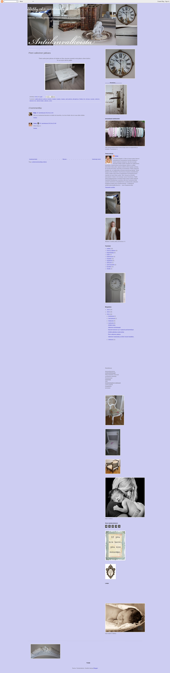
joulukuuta (111, 316)
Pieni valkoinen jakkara (114, 334)
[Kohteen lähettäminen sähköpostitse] (47, 97)
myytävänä (109, 260)
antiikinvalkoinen (39, 99)
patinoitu (70, 99)
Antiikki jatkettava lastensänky (116, 332)
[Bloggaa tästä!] (48, 97)
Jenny (35, 123)
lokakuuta (111, 321)
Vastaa (35, 117)
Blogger (96, 668)
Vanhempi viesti (96, 159)
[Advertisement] (115, 354)
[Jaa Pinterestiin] (54, 97)
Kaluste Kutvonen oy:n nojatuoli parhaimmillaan (121, 329)
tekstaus (88, 99)
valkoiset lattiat (39, 100)
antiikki (108, 248)
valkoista (46, 100)
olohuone (109, 262)
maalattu (58, 99)
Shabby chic (82, 99)
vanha (50, 100)
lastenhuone (110, 256)
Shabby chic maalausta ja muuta (53, 9)
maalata (54, 99)
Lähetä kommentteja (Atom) (39, 162)
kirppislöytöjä (110, 252)
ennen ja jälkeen (111, 250)
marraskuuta (111, 318)
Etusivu (65, 159)
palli (66, 99)
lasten (108, 254)
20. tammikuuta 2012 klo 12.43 (45, 113)
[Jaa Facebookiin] (52, 97)
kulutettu (50, 99)
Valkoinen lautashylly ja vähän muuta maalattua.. (121, 336)
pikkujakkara (76, 99)
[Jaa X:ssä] (50, 97)
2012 (108, 312)
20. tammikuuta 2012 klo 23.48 (48, 123)
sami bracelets (110, 264)
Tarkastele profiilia (110, 187)
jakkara (45, 99)
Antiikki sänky (111, 325)
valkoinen (97, 99)
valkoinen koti (32, 100)
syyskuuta (111, 323)
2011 (108, 314)
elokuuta (110, 339)
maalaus (63, 99)
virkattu (108, 268)
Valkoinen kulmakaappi (114, 327)
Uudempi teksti (33, 159)
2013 (108, 309)
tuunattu (92, 99)
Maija (34, 113)
